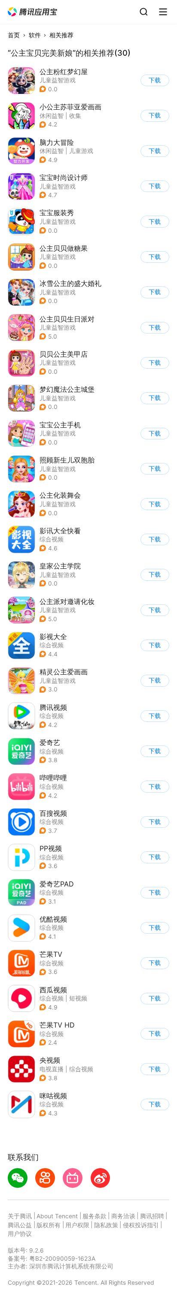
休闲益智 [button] (52, 115)
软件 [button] (35, 35)
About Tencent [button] (57, 1216)
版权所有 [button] (49, 1225)
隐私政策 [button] (106, 1225)
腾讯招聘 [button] (152, 1216)
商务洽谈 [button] (123, 1216)
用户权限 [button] (77, 1225)
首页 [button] (14, 35)
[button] (33, 12)
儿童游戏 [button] (81, 150)
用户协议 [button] (20, 1233)
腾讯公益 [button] (20, 1225)
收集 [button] (75, 115)
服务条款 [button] (94, 1216)
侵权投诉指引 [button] (141, 1225)
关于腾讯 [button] (20, 1216)
